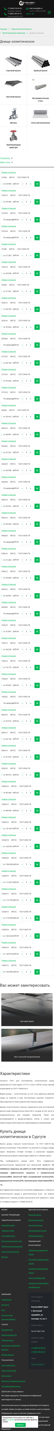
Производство (7, 1330)
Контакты (5, 1305)
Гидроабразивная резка (11, 1386)
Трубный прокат (7, 1231)
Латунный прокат (35, 1225)
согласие (10, 1420)
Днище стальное (8, 172)
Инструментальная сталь (11, 1241)
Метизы (4, 1257)
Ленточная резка (8, 1365)
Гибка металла (7, 1340)
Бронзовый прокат (35, 1220)
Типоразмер (5, 158)
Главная (3, 29)
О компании (6, 1300)
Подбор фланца (7, 1355)
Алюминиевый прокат (37, 1231)
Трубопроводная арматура (13, 33)
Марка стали (5, 162)
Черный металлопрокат (21, 29)
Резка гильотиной (8, 1371)
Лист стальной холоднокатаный (27, 1057)
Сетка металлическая (10, 1252)
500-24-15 (15, 14)
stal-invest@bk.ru (35, 8)
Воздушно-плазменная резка (13, 1381)
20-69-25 (15, 8)
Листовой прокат (27, 1021)
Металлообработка (9, 1335)
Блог (3, 1310)
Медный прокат (34, 1215)
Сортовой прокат (8, 1225)
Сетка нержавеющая (36, 1278)
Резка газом (6, 1376)
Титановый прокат (35, 1236)
